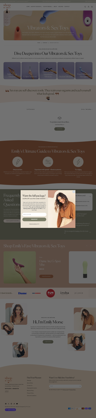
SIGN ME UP (34, 219)
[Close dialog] (74, 192)
